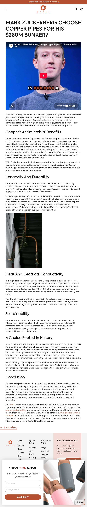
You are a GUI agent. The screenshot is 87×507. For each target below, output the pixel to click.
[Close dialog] (82, 462)
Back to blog (10, 427)
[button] (5, 9)
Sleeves (20, 453)
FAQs (43, 448)
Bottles (20, 446)
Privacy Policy (44, 456)
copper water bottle (16, 410)
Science (32, 448)
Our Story (31, 452)
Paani (12, 405)
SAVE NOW (23, 497)
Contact (45, 451)
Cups (19, 449)
